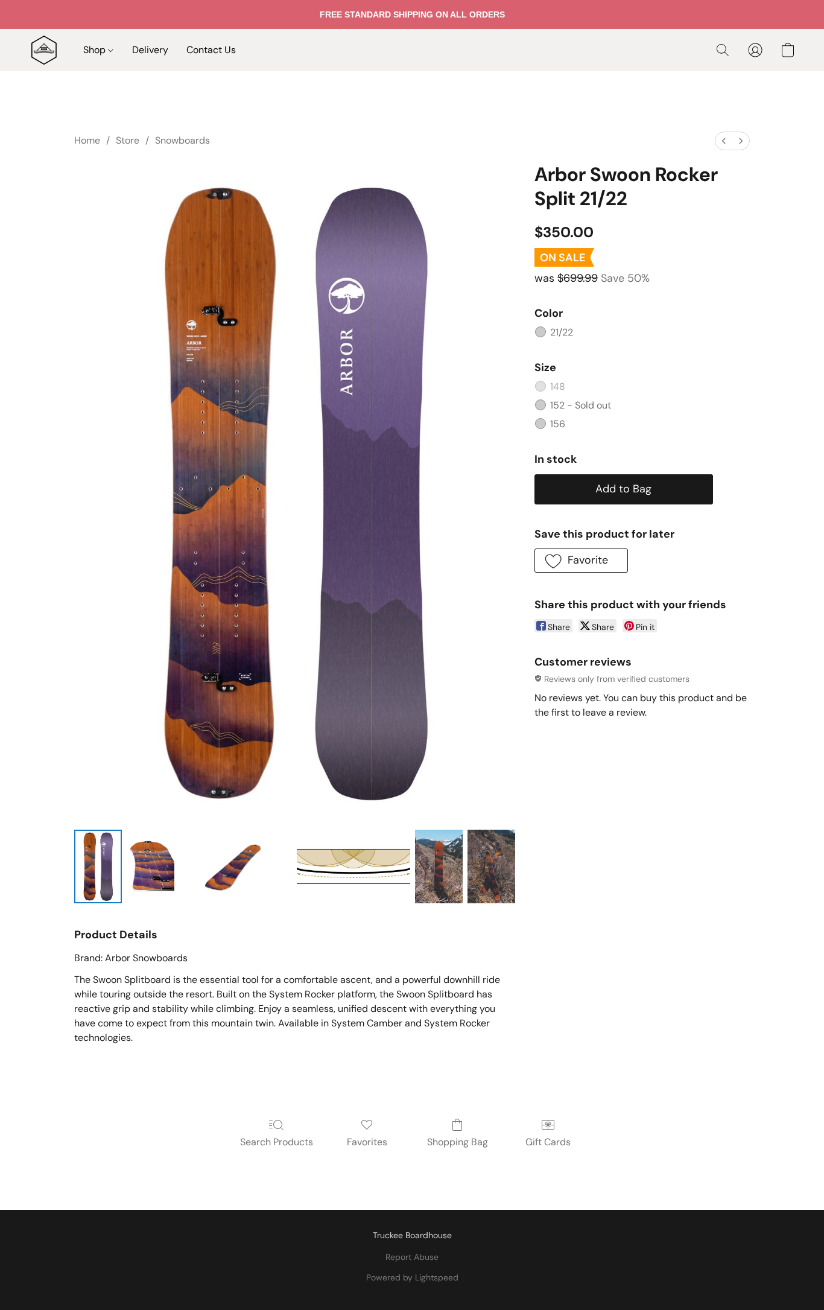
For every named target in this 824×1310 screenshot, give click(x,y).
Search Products (276, 1142)
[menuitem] (723, 141)
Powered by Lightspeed (412, 1277)
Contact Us (211, 49)
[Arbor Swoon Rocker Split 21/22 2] (235, 866)
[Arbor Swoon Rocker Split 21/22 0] (98, 866)
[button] (44, 50)
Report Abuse (412, 1256)
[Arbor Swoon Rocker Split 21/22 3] (353, 866)
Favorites (367, 1142)
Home (87, 140)
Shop (95, 49)
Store (127, 140)
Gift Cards (548, 1142)
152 (580, 405)
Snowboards (182, 140)
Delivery (150, 49)
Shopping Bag (457, 1142)
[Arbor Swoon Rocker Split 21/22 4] (439, 866)
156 (557, 424)
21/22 (561, 332)
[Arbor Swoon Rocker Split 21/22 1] (150, 866)
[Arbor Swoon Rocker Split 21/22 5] (491, 866)
